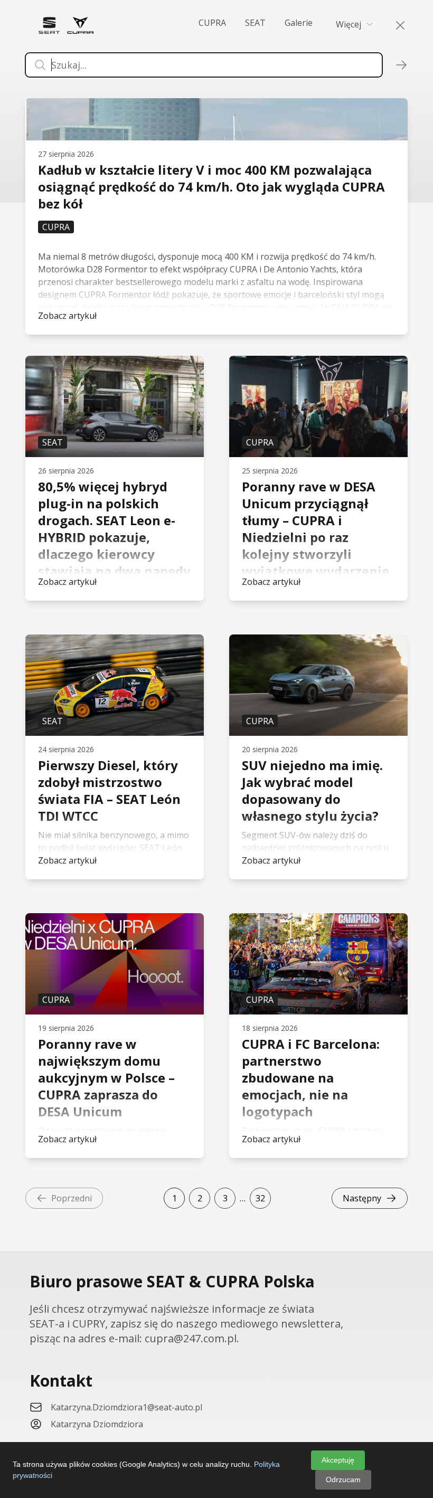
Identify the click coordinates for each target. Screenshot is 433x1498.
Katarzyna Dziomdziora (97, 1424)
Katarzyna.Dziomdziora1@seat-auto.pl (126, 1407)
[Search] (394, 25)
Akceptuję (338, 1460)
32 (260, 1198)
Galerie (299, 23)
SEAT (255, 23)
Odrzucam (343, 1479)
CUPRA (212, 23)
